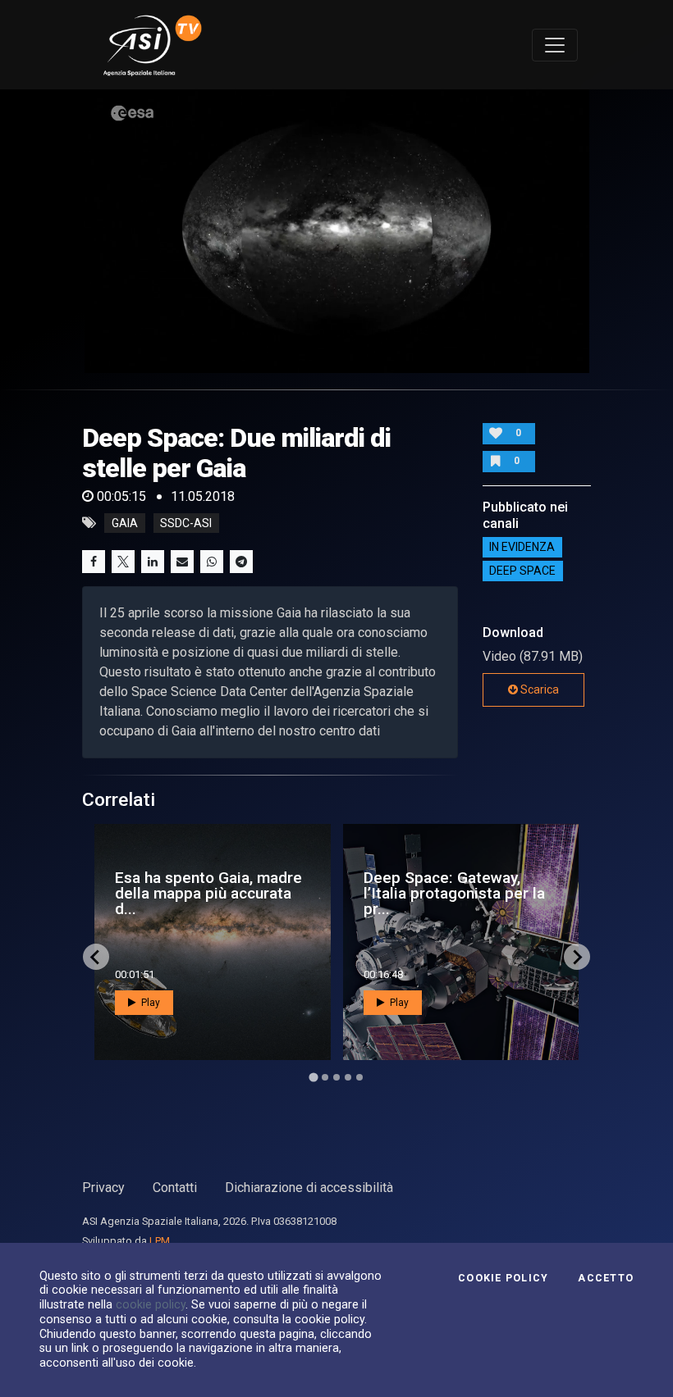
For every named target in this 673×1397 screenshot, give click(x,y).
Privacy (103, 1187)
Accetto (606, 1278)
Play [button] (149, 1002)
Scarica (538, 689)
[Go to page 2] (325, 1077)
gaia (125, 523)
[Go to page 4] (348, 1077)
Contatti (175, 1187)
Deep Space (522, 571)
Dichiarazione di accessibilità (309, 1187)
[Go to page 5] (359, 1077)
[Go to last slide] (96, 957)
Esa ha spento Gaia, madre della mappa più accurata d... (208, 893)
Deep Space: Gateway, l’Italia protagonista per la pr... (454, 893)
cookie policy (150, 1304)
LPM (159, 1241)
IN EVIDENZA (522, 547)
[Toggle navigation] (555, 45)
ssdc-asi (186, 523)
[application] (337, 231)
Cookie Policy (503, 1278)
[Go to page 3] (336, 1077)
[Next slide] (577, 957)
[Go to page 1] (313, 1077)
